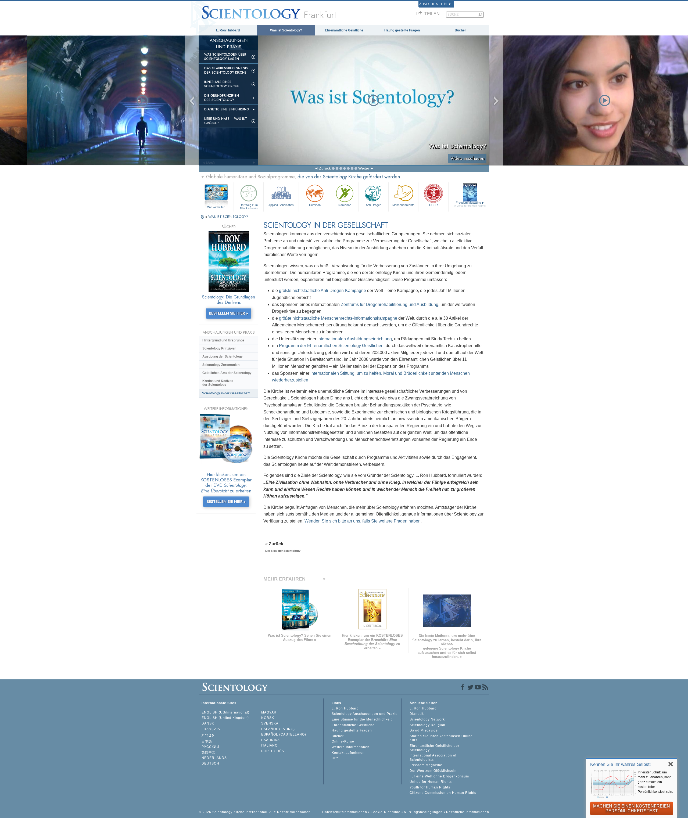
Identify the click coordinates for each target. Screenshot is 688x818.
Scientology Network (427, 719)
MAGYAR (269, 712)
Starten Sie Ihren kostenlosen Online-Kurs (442, 738)
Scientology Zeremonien (220, 365)
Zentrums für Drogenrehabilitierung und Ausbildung (389, 304)
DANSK (208, 723)
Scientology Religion (427, 725)
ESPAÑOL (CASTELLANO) (283, 734)
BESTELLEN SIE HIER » (228, 313)
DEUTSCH (210, 763)
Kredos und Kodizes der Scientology (217, 383)
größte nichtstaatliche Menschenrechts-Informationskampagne (338, 318)
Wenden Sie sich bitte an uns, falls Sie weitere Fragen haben (362, 521)
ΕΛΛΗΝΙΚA (270, 740)
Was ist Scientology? (286, 30)
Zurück (325, 168)
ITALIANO (269, 745)
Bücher (460, 30)
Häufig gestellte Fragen (402, 30)
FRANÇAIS (211, 729)
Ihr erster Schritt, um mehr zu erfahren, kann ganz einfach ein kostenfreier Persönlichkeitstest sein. (655, 782)
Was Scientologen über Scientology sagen (225, 56)
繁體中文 (209, 752)
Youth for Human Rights (430, 787)
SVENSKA (269, 723)
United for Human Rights (431, 782)
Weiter (363, 168)
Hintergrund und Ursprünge (223, 340)
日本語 (207, 741)
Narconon (344, 205)
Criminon (315, 205)
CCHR (433, 205)
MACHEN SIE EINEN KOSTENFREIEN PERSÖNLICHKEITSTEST (631, 808)
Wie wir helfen (216, 207)
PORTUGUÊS (272, 751)
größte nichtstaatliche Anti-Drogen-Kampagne (322, 290)
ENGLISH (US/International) (225, 712)
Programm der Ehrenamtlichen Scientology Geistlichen (331, 345)
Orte (335, 758)
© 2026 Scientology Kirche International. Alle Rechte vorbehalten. (255, 812)
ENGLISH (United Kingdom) (225, 718)
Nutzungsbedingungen (423, 812)
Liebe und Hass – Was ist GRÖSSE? (225, 120)
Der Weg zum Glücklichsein (249, 206)
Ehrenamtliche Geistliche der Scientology (434, 748)
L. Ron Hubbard (228, 30)
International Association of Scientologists (433, 758)
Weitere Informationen (351, 747)
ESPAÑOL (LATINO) (278, 729)
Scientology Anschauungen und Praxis (364, 714)
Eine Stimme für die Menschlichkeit (362, 719)
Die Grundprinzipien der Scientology (221, 97)
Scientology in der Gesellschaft (226, 393)
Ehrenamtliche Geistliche (344, 30)
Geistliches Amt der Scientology (227, 373)
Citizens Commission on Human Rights (443, 793)
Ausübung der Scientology (222, 356)
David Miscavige (424, 730)
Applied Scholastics (281, 205)
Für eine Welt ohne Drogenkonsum (439, 776)
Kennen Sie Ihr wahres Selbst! (620, 764)
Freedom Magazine (470, 204)
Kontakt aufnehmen (348, 753)
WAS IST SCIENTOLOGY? (228, 216)
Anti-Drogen (373, 205)
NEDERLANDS (214, 758)
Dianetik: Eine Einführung (226, 109)
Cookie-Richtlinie (385, 812)
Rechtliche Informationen (467, 812)
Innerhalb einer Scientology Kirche (221, 84)
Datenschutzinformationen (344, 812)
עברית (208, 735)
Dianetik (417, 714)
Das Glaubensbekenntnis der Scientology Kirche (226, 70)
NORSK (267, 718)
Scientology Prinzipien (219, 348)
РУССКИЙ (210, 747)
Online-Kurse (343, 741)
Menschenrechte (403, 205)
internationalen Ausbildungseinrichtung (354, 339)
